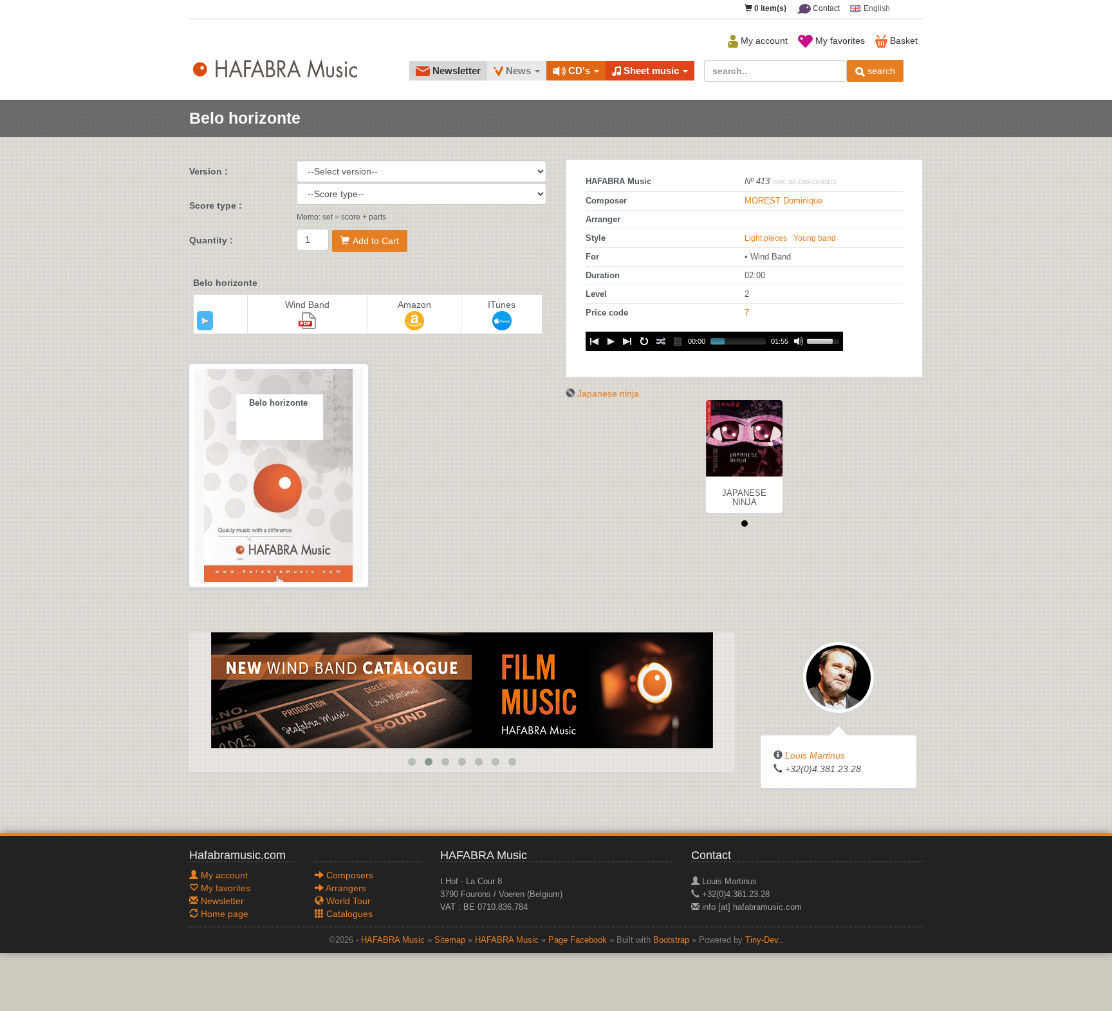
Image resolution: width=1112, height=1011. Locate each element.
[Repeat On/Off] (644, 341)
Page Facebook (577, 940)
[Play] (205, 321)
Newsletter (455, 70)
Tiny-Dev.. (764, 940)
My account (763, 40)
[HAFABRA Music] (462, 690)
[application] (205, 320)
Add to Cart (376, 241)
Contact (825, 8)
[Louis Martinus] (838, 677)
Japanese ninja (608, 393)
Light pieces (766, 238)
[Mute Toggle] (798, 341)
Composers (348, 875)
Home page (223, 914)
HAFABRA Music (393, 940)
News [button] (518, 70)
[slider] (825, 340)
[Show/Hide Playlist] (677, 341)
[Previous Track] (594, 341)
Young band (814, 238)
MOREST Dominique (783, 200)
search (880, 71)
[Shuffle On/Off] (661, 341)
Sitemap (449, 940)
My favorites (839, 40)
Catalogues (348, 914)
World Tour (347, 901)
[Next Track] (627, 341)
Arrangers (345, 888)
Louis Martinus (815, 755)
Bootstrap (671, 940)
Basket (902, 40)
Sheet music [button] (651, 70)
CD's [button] (579, 70)
